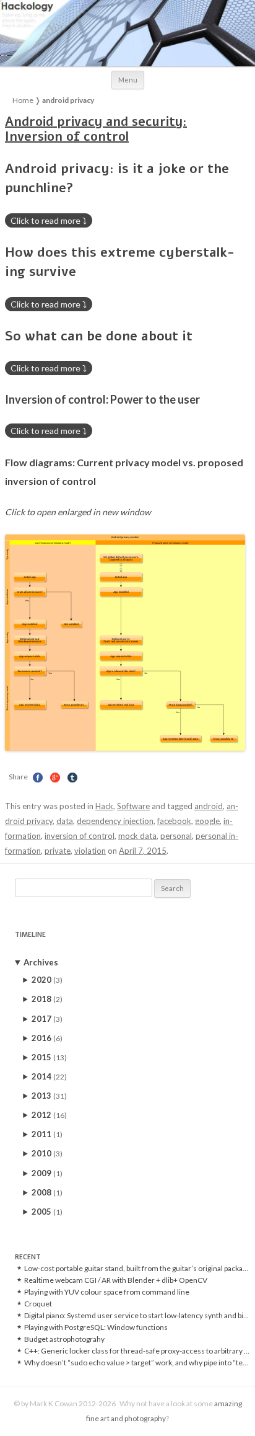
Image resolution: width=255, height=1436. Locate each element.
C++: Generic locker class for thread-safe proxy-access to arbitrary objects (137, 1351)
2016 (47, 1038)
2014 (49, 1076)
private (58, 851)
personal (176, 836)
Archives (41, 962)
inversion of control (80, 836)
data (64, 821)
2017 (47, 1019)
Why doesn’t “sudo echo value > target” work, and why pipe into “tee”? (137, 1363)
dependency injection (115, 821)
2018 (47, 999)
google (207, 821)
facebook (174, 821)
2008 (47, 1192)
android (208, 806)
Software (133, 806)
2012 (49, 1115)
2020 (47, 980)
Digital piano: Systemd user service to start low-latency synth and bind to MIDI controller (137, 1315)
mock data (137, 836)
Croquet (38, 1304)
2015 (49, 1057)
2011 (47, 1134)
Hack (104, 806)
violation (90, 851)
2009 (47, 1173)
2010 (47, 1153)
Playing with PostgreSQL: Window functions (96, 1327)
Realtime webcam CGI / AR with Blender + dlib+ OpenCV (115, 1280)
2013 (49, 1096)
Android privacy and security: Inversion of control (96, 129)
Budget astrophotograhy (64, 1339)
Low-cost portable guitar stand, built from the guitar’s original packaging (137, 1268)
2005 (47, 1212)
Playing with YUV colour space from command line (106, 1292)
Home (22, 100)
